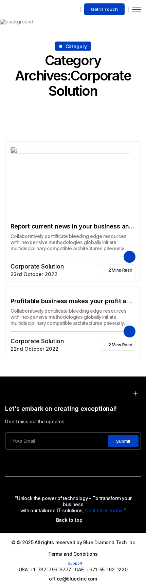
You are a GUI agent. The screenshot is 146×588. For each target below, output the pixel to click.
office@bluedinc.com (73, 579)
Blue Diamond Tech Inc (109, 542)
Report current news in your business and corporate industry (72, 227)
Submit (123, 441)
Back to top (69, 520)
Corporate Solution (37, 266)
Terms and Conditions (73, 554)
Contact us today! (104, 510)
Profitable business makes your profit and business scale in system (72, 301)
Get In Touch (104, 9)
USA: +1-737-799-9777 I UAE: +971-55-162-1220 (73, 569)
